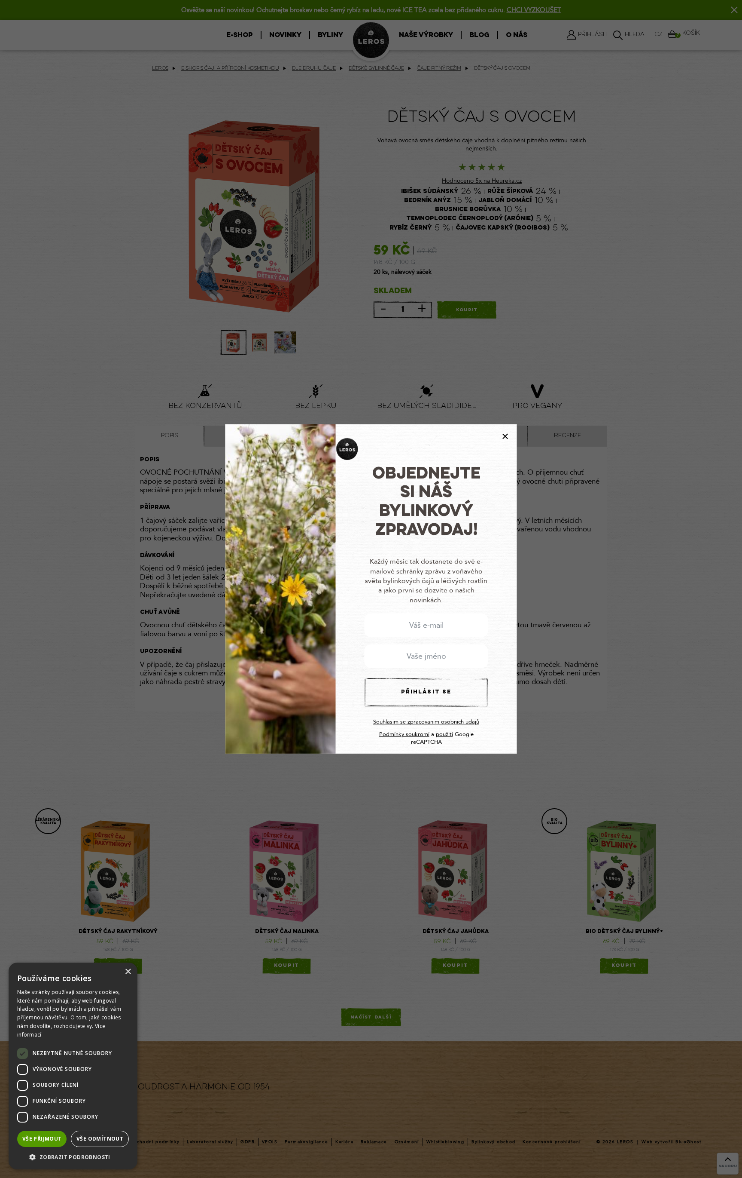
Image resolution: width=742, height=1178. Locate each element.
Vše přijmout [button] (42, 1138)
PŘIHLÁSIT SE (426, 692)
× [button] (128, 972)
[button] (73, 1157)
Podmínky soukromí (404, 734)
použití (444, 734)
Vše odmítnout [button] (99, 1138)
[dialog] (73, 1066)
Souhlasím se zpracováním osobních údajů (426, 722)
